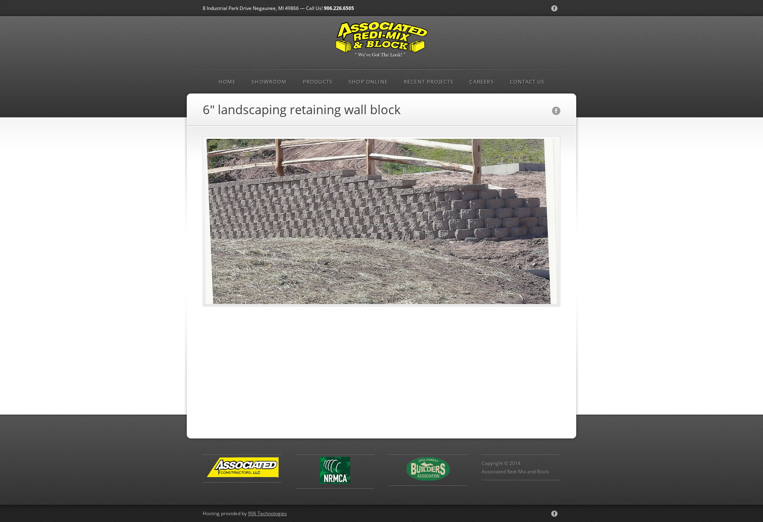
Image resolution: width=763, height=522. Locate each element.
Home (227, 81)
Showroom (269, 81)
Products (318, 81)
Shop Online (368, 81)
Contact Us (527, 81)
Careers (481, 81)
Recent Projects (429, 81)
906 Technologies (267, 513)
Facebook (554, 8)
